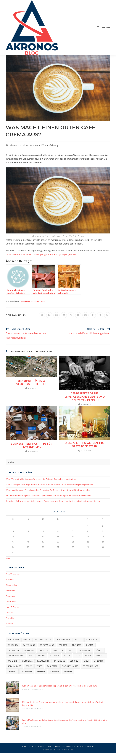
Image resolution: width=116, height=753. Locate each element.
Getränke (29, 650)
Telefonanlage (90, 666)
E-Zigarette (92, 639)
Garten (89, 645)
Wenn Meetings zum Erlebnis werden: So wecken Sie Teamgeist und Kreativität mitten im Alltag (48, 490)
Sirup (86, 661)
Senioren (74, 661)
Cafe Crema (25, 301)
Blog (31, 746)
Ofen (77, 655)
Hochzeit (43, 650)
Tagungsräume (70, 666)
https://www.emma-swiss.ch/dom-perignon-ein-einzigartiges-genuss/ (41, 254)
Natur (67, 655)
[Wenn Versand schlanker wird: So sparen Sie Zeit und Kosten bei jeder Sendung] (12, 687)
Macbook (54, 655)
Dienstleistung (12, 585)
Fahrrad (63, 645)
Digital (78, 639)
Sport (29, 666)
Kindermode (85, 650)
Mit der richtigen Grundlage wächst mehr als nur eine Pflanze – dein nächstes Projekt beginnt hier (49, 484)
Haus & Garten (12, 607)
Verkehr (41, 671)
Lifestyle (9, 612)
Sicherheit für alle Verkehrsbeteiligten (31, 382)
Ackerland (13, 639)
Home (24, 746)
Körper (99, 650)
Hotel (71, 650)
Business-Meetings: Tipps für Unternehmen (31, 445)
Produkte (10, 618)
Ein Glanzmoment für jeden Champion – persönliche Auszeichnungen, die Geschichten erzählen (48, 495)
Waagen (68, 671)
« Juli (8, 558)
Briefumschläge (42, 639)
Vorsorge (54, 671)
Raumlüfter (43, 661)
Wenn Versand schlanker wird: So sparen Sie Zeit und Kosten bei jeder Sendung (41, 479)
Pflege (88, 655)
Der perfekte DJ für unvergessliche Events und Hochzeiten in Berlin (84, 397)
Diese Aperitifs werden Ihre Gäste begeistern (84, 445)
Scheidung (59, 661)
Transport (26, 671)
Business (10, 579)
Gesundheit (11, 601)
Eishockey (13, 645)
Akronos (14, 145)
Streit (39, 666)
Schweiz (9, 623)
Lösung (41, 655)
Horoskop (58, 650)
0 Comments (37, 689)
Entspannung (47, 645)
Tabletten (52, 666)
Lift (31, 655)
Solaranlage (14, 666)
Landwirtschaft (16, 655)
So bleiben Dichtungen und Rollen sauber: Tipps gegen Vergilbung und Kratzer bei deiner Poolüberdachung (54, 501)
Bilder (26, 639)
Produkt (100, 655)
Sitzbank (98, 661)
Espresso (35, 301)
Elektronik (10, 590)
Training (12, 671)
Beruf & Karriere (13, 574)
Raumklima (27, 661)
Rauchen (12, 661)
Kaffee (42, 301)
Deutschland (63, 639)
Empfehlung (52, 145)
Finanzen (76, 645)
